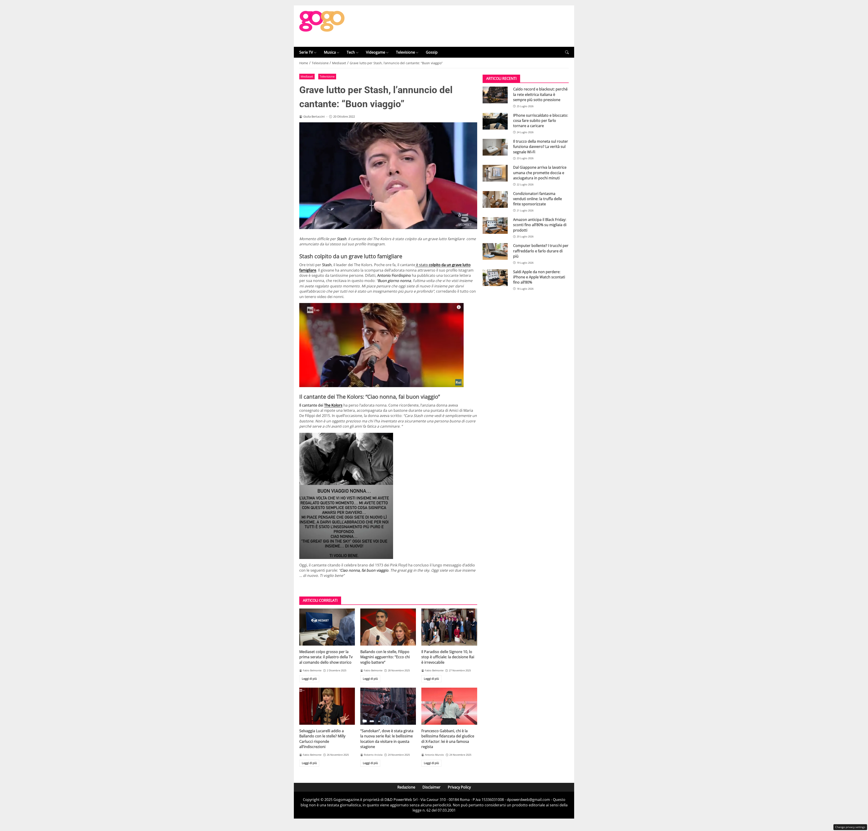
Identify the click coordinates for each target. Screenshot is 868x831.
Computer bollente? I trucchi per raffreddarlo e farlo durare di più (540, 251)
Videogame (375, 52)
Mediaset (307, 76)
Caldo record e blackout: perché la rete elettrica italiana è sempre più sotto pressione (540, 94)
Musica (330, 52)
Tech (351, 52)
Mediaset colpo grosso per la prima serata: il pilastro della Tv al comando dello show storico (326, 657)
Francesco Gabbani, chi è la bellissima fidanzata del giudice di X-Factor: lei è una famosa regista (447, 738)
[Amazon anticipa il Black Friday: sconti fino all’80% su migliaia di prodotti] (495, 225)
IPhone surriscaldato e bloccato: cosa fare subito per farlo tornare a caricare (540, 120)
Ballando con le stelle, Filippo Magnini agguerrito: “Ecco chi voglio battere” (385, 657)
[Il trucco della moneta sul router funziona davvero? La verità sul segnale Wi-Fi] (495, 147)
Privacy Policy (459, 787)
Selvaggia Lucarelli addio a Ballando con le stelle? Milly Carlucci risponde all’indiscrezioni (322, 738)
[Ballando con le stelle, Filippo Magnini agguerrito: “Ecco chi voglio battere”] (388, 627)
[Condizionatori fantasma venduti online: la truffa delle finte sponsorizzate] (495, 199)
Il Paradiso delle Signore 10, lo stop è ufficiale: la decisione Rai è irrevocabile (447, 657)
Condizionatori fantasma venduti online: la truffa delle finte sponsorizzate (537, 199)
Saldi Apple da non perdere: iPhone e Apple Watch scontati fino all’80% (539, 277)
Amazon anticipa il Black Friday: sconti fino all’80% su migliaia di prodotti (539, 225)
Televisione (405, 52)
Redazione (406, 787)
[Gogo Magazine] (321, 25)
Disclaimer (431, 787)
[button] (567, 52)
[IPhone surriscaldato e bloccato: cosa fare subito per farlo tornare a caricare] (495, 121)
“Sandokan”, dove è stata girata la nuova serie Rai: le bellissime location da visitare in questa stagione (386, 738)
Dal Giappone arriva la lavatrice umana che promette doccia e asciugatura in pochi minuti (539, 172)
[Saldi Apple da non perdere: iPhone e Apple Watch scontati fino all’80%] (495, 277)
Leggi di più (309, 679)
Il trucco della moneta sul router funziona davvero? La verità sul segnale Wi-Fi (540, 146)
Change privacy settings (850, 827)
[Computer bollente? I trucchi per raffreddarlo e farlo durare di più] (495, 251)
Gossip (432, 52)
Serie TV (306, 52)
